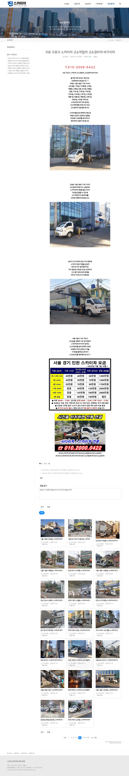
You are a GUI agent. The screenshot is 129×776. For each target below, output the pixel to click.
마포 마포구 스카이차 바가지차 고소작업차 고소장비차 (60, 470)
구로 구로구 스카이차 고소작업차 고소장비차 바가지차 (80, 52)
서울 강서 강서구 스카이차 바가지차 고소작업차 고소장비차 (62, 473)
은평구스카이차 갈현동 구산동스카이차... (19, 68)
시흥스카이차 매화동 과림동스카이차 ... (19, 70)
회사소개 (9, 753)
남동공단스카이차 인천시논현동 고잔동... (19, 73)
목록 (41, 478)
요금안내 (87, 4)
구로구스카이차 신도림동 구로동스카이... (19, 63)
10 (88, 737)
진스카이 (65, 57)
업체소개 (77, 4)
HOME (66, 4)
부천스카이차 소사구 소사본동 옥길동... (19, 58)
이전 (65, 737)
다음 (95, 737)
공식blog (32, 753)
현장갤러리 (111, 4)
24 (92, 737)
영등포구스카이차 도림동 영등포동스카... (19, 61)
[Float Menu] (120, 3)
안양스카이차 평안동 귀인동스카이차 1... (19, 65)
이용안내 (16, 753)
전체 (42, 512)
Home (112, 40)
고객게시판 (98, 4)
